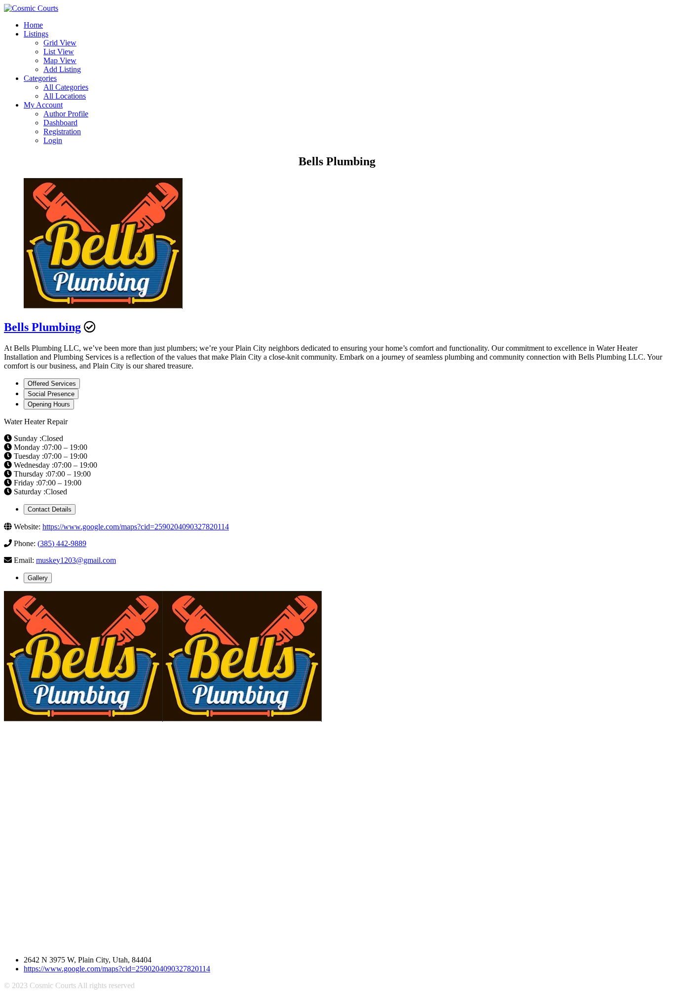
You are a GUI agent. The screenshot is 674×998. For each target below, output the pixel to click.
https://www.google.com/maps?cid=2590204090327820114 (135, 526)
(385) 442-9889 (61, 543)
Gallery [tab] (38, 578)
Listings (36, 34)
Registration (62, 131)
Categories (40, 78)
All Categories (65, 87)
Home (33, 25)
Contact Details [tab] (50, 509)
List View (58, 51)
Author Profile (65, 114)
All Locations (64, 96)
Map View (59, 60)
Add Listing (62, 69)
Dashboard (60, 122)
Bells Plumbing (42, 327)
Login (52, 140)
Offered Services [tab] (52, 383)
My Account (43, 105)
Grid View (59, 42)
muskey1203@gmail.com (76, 560)
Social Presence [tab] (51, 394)
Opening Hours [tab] (49, 404)
